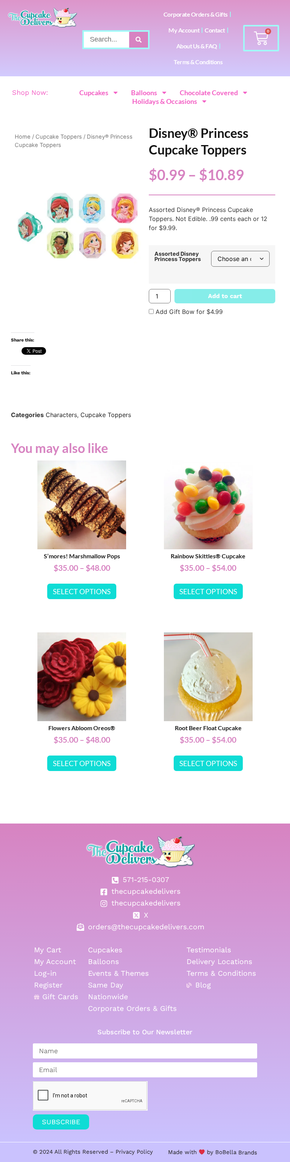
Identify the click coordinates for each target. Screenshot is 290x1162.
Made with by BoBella (202, 1152)
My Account (183, 30)
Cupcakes (93, 92)
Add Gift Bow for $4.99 (188, 312)
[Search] (138, 40)
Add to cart (225, 296)
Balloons (144, 92)
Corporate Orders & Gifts (196, 14)
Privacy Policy (134, 1151)
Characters (61, 415)
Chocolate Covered (209, 92)
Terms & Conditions (198, 61)
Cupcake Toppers (58, 136)
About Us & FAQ (196, 45)
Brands (246, 1152)
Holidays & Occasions (164, 101)
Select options (82, 591)
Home (23, 136)
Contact (215, 30)
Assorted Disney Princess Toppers (177, 256)
